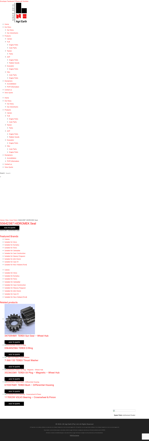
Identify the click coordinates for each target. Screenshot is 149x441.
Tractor (9, 51)
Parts (11, 54)
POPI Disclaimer (74, 435)
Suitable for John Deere (13, 259)
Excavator (10, 66)
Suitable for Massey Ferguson (15, 256)
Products (8, 36)
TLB (8, 42)
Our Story (8, 27)
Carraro (9, 39)
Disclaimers (8, 81)
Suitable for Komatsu (12, 245)
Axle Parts (13, 48)
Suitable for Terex (11, 248)
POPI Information (13, 87)
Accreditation (11, 84)
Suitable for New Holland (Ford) (16, 265)
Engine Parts (13, 45)
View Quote (9, 93)
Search (2, 173)
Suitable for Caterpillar (12, 251)
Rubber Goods (14, 63)
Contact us (8, 90)
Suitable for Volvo (11, 242)
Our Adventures (12, 33)
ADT (8, 57)
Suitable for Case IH (11, 262)
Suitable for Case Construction (15, 253)
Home (7, 24)
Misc (8, 72)
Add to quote (9, 228)
